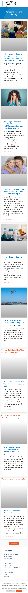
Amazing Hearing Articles (11, 554)
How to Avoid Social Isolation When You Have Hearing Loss (12, 449)
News (5, 574)
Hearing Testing (8, 572)
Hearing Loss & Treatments (12, 567)
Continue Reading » (8, 84)
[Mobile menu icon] (25, 4)
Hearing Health (8, 565)
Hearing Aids (7, 563)
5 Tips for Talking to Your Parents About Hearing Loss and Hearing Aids (14, 191)
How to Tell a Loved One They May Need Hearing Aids (14, 384)
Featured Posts (8, 558)
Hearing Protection (9, 570)
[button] (14, 543)
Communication (8, 556)
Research (6, 576)
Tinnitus (6, 579)
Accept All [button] (19, 591)
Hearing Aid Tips (8, 561)
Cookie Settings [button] (10, 591)
